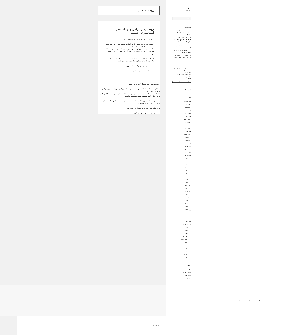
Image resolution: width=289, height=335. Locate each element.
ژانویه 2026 (188, 107)
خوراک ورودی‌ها (187, 272)
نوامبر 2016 (188, 179)
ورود (190, 269)
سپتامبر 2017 (187, 149)
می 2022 (188, 125)
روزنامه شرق (187, 248)
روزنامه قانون (187, 254)
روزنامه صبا (188, 251)
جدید (212, 300)
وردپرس (189, 278)
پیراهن (215, 300)
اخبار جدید (188, 221)
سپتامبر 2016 (187, 185)
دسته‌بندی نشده (187, 224)
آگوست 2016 (187, 188)
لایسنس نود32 (187, 70)
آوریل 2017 (188, 164)
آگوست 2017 (187, 152)
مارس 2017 (188, 167)
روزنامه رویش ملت (186, 245)
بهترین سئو (188, 77)
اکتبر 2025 (188, 116)
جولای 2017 (188, 155)
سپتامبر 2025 (187, 119)
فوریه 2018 (188, 137)
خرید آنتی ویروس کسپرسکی (182, 81)
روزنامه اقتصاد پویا (186, 230)
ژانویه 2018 (188, 140)
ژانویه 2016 (188, 209)
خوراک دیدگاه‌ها (187, 275)
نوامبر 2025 (188, 113)
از (231, 300)
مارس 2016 (188, 203)
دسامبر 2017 (187, 143)
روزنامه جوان (187, 242)
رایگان (189, 79)
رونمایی (196, 300)
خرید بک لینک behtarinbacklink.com (182, 68)
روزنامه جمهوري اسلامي (185, 236)
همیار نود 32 (188, 76)
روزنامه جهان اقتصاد (186, 239)
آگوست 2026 (187, 101)
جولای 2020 (188, 128)
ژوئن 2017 (188, 158)
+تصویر (237, 300)
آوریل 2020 (188, 131)
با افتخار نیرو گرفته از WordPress (161, 325)
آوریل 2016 (188, 200)
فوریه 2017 (188, 170)
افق (189, 7)
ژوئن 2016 (188, 194)
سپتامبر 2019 (187, 134)
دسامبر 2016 (187, 176)
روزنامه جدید (188, 233)
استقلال (223, 300)
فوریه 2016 (188, 206)
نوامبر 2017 (188, 146)
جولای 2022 (188, 122)
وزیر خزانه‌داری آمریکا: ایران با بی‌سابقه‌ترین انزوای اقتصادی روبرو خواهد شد (182, 32)
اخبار (233, 300)
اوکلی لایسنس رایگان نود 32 (184, 74)
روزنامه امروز (202, 300)
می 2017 (188, 161)
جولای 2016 (188, 191)
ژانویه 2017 (188, 173)
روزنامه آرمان (187, 227)
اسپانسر (228, 300)
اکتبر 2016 (188, 182)
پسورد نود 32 (188, 72)
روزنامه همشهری (186, 257)
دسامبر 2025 (187, 110)
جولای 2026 (188, 104)
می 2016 (188, 197)
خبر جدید (208, 300)
